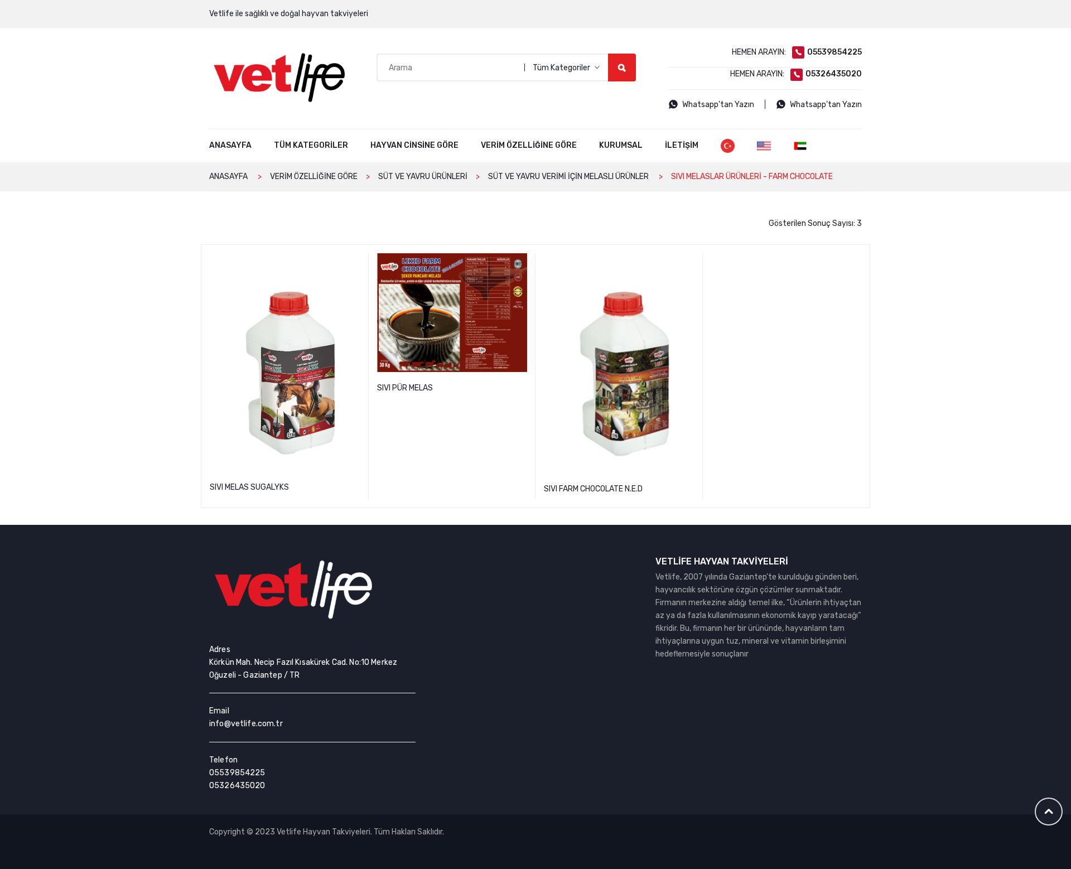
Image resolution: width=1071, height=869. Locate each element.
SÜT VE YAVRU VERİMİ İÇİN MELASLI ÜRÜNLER (568, 176)
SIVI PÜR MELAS (520, 262)
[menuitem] (230, 145)
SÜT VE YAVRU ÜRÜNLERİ (422, 176)
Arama (622, 67)
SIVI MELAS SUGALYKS (353, 262)
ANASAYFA (228, 176)
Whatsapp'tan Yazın (718, 104)
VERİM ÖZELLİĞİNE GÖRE (314, 176)
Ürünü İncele (285, 509)
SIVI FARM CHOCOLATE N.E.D (687, 262)
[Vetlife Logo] (279, 77)
